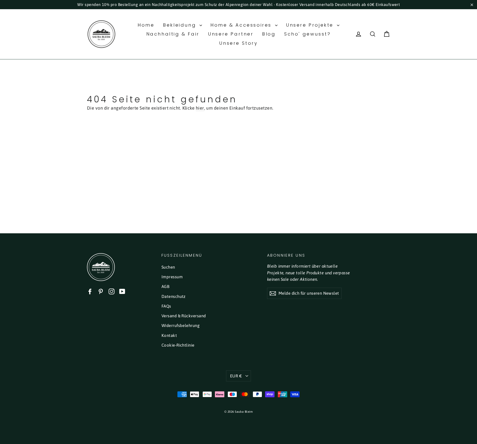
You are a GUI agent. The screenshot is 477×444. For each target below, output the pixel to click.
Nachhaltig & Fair (172, 34)
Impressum (172, 276)
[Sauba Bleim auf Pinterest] (101, 291)
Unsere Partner (230, 34)
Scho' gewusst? (307, 34)
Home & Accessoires (242, 25)
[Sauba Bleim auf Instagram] (112, 291)
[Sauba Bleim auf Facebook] (90, 291)
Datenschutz (173, 296)
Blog (269, 34)
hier (200, 108)
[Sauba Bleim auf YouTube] (122, 291)
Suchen (168, 267)
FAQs (166, 306)
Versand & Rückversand (183, 315)
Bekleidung (180, 25)
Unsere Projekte (311, 25)
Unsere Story (238, 43)
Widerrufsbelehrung (180, 325)
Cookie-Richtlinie (178, 345)
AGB (165, 286)
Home (146, 25)
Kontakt (169, 335)
